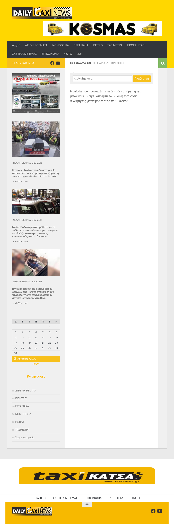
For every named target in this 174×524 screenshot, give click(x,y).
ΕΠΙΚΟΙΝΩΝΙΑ (50, 53)
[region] (102, 28)
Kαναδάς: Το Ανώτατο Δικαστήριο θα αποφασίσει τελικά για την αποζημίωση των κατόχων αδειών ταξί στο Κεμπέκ (35, 173)
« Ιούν (35, 363)
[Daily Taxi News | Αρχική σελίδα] (42, 13)
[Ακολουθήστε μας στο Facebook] (52, 63)
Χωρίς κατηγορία (24, 437)
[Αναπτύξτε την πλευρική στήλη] (162, 63)
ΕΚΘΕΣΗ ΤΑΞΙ (136, 45)
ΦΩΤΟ (68, 53)
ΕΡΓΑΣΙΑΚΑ (81, 45)
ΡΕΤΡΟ (98, 45)
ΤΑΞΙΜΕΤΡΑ (115, 45)
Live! (79, 53)
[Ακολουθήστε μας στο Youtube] (58, 63)
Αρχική (16, 45)
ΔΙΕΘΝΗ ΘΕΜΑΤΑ (36, 45)
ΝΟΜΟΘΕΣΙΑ (60, 45)
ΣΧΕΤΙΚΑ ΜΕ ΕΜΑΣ (24, 53)
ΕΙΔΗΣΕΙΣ (37, 163)
